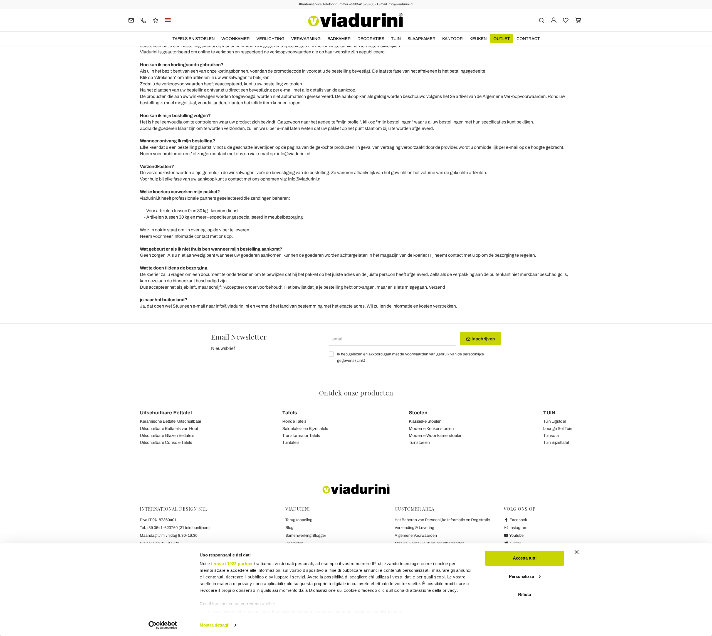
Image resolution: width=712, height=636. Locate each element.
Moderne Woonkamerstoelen (435, 435)
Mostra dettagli (214, 625)
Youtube (516, 535)
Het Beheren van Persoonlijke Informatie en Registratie (442, 520)
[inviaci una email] (131, 20)
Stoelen (418, 412)
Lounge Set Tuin (557, 428)
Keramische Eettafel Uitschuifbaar (170, 421)
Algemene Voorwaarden (416, 535)
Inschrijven (483, 338)
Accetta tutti (525, 558)
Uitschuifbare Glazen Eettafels (167, 435)
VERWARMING (306, 38)
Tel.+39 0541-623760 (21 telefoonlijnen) (175, 528)
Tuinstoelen (419, 442)
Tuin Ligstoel (554, 421)
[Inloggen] (554, 20)
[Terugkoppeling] (156, 20)
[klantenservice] (143, 20)
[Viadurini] (355, 20)
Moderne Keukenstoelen (431, 428)
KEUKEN (478, 38)
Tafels (289, 412)
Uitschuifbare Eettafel (166, 412)
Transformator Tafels (301, 435)
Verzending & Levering (414, 528)
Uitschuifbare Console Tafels (166, 442)
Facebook (518, 520)
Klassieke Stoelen (425, 421)
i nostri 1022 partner (232, 563)
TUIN (396, 38)
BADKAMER (339, 38)
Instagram (518, 528)
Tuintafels (291, 442)
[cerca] (541, 20)
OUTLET (501, 38)
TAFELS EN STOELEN (193, 38)
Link (360, 360)
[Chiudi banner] (576, 552)
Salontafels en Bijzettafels (305, 428)
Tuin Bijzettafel (556, 442)
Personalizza (521, 576)
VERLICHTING (270, 38)
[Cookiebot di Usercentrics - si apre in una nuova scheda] (163, 625)
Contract (528, 38)
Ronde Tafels (294, 421)
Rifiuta (524, 594)
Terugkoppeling (298, 520)
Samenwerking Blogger (305, 535)
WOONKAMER (235, 38)
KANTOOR (452, 38)
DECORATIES (370, 38)
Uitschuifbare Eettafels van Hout (169, 428)
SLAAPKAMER (421, 38)
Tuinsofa (551, 435)
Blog (289, 528)
